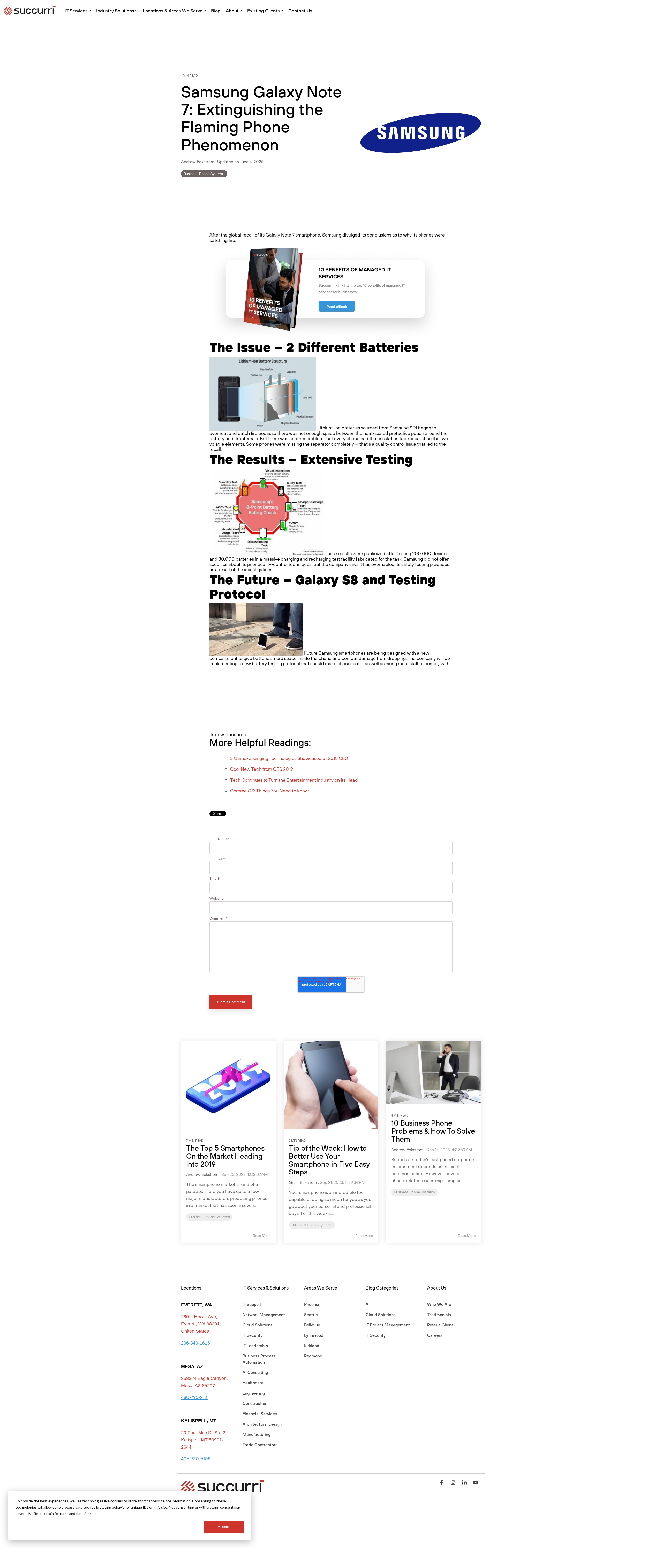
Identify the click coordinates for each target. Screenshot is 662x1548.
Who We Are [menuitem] (439, 1304)
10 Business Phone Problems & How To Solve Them (433, 1130)
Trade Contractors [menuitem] (260, 1444)
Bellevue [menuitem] (312, 1324)
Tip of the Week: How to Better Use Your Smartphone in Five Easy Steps (329, 1159)
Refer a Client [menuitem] (440, 1324)
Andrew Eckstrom (198, 161)
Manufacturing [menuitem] (256, 1434)
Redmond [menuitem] (313, 1355)
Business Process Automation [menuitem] (260, 1359)
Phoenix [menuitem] (311, 1304)
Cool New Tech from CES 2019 (261, 769)
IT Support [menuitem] (252, 1304)
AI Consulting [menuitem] (255, 1372)
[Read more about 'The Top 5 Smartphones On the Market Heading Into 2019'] (228, 1085)
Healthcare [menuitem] (253, 1382)
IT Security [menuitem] (252, 1335)
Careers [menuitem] (434, 1335)
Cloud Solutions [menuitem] (258, 1324)
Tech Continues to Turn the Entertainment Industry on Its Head (294, 780)
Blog (216, 11)
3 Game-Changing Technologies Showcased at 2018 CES (289, 758)
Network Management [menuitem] (264, 1314)
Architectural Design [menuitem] (262, 1424)
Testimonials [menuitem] (439, 1314)
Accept (224, 1526)
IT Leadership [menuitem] (255, 1345)
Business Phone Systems (204, 173)
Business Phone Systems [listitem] (209, 1217)
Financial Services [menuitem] (260, 1413)
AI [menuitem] (368, 1304)
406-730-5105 (195, 1459)
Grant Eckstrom (303, 1182)
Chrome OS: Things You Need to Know (269, 791)
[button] (442, 1483)
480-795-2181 (194, 1397)
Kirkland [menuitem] (311, 1345)
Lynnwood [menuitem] (314, 1335)
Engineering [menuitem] (254, 1393)
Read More (262, 1235)
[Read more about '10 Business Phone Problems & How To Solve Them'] (433, 1072)
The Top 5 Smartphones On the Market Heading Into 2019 (225, 1155)
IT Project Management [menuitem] (388, 1324)
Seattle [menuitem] (311, 1314)
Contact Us (300, 11)
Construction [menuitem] (255, 1403)
